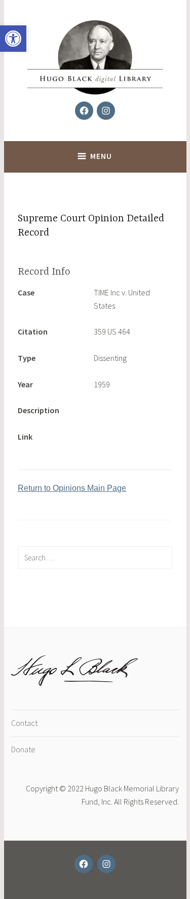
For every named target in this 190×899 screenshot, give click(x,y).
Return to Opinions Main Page (72, 488)
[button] (13, 38)
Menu (101, 156)
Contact (24, 723)
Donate (23, 749)
